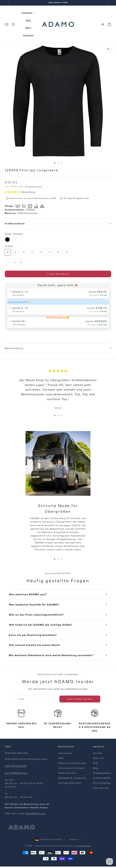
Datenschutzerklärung (71, 763)
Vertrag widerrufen (70, 783)
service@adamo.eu (16, 772)
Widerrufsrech (67, 773)
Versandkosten (33, 186)
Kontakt (98, 753)
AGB (61, 758)
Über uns (98, 758)
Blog (95, 768)
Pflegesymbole (102, 773)
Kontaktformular (35, 813)
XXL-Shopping (102, 783)
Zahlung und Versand (71, 768)
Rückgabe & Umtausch (72, 778)
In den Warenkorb (58, 274)
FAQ (95, 763)
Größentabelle (102, 778)
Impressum (65, 753)
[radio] (58, 293)
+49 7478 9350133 (16, 766)
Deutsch (73, 839)
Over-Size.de (101, 788)
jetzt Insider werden (80, 699)
